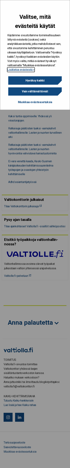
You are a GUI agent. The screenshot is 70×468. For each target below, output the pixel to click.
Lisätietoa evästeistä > (20, 69)
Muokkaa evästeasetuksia (35, 102)
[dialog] (35, 55)
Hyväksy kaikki (34, 80)
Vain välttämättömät (35, 91)
